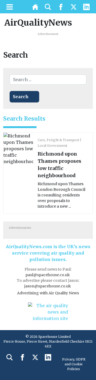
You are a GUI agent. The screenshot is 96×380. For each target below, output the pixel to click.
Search (21, 96)
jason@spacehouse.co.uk (48, 286)
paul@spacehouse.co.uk (48, 274)
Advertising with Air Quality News (48, 293)
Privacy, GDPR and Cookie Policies (73, 364)
